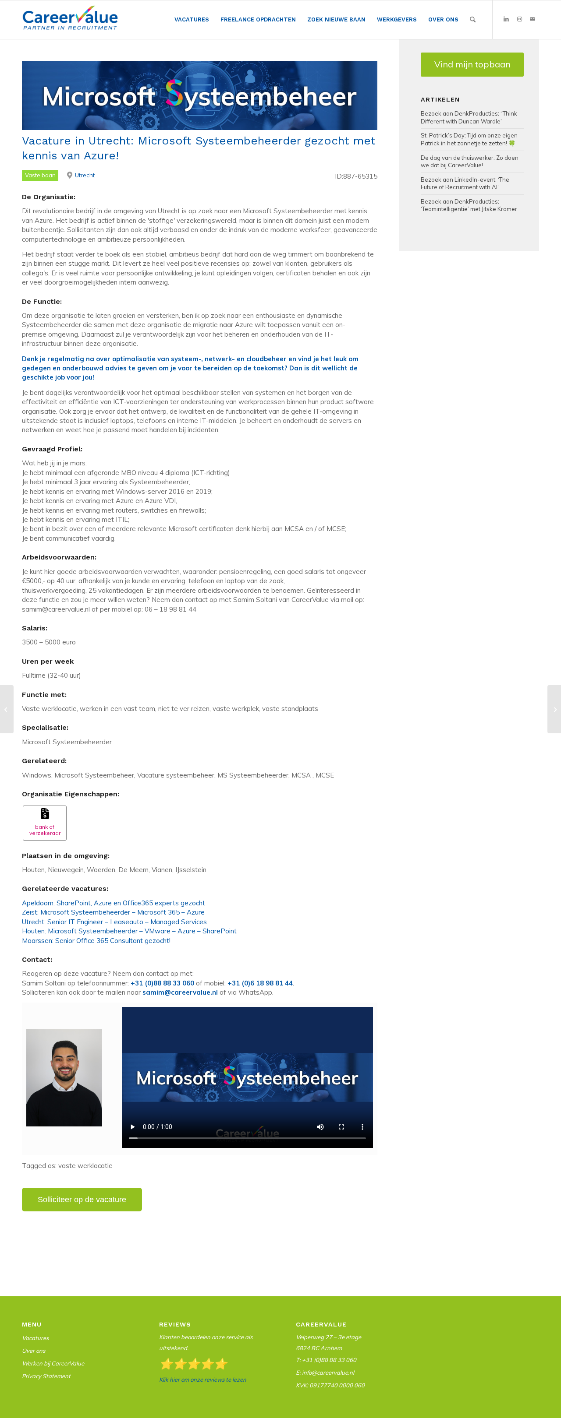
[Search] (472, 19)
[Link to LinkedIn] (506, 19)
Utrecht (85, 175)
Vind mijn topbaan (472, 64)
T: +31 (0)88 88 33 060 (326, 1359)
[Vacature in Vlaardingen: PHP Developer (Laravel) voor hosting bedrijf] (7, 709)
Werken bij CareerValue (53, 1363)
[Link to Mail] (532, 19)
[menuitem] (192, 19)
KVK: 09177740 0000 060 (330, 1385)
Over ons (33, 1350)
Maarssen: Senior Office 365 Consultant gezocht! (96, 940)
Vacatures (35, 1337)
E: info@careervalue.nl (325, 1372)
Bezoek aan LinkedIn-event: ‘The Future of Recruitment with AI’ (465, 183)
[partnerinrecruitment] (70, 22)
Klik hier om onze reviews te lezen (202, 1379)
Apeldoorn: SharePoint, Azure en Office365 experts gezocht (113, 903)
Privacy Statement (46, 1375)
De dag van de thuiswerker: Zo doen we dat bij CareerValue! (469, 161)
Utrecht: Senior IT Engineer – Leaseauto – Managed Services (114, 922)
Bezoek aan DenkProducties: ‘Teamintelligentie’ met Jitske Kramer (469, 205)
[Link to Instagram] (519, 19)
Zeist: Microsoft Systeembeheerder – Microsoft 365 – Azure (113, 912)
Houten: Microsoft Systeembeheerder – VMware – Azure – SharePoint (129, 931)
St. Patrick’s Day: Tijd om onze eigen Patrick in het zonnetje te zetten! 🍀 (469, 139)
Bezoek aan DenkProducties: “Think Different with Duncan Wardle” (469, 117)
